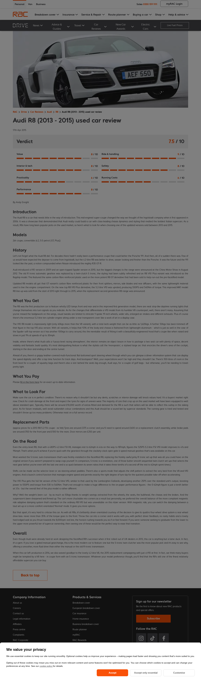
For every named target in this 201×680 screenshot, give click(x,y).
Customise (179, 672)
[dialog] (100, 661)
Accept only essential (146, 672)
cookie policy (46, 666)
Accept (112, 672)
